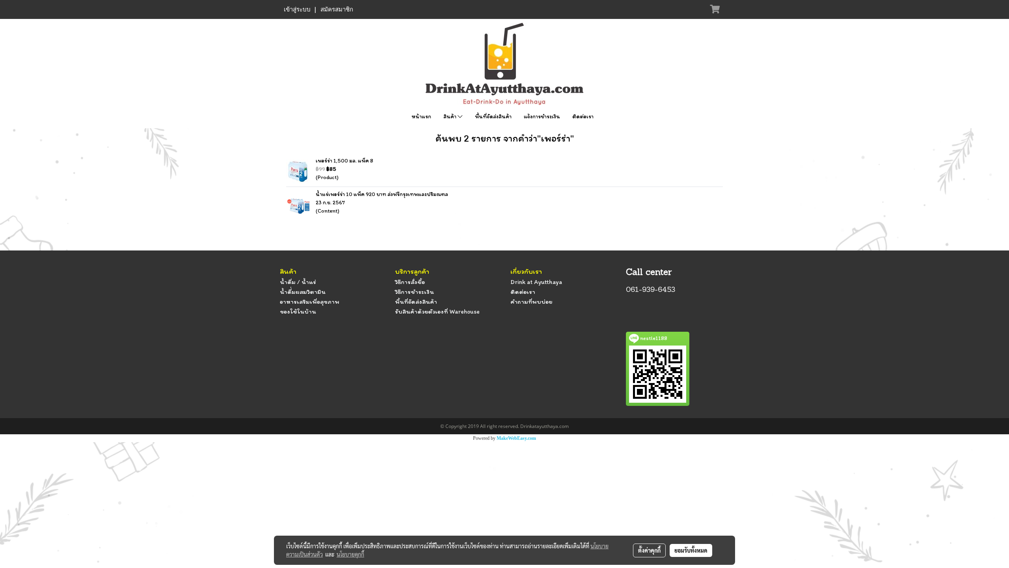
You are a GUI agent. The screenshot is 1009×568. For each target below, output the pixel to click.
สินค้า (450, 116)
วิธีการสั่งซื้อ (410, 282)
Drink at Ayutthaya (536, 282)
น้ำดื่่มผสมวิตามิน (303, 291)
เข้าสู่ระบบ (297, 9)
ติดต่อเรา (583, 116)
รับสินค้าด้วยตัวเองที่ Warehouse (437, 311)
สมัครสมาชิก (336, 9)
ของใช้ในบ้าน (298, 311)
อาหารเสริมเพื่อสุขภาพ (309, 301)
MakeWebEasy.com (516, 438)
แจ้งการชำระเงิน (542, 116)
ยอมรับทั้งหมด (690, 550)
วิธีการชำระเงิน (414, 291)
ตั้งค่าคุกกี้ (649, 550)
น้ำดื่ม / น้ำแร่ (298, 282)
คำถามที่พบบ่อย (531, 301)
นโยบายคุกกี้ (350, 554)
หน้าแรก (421, 116)
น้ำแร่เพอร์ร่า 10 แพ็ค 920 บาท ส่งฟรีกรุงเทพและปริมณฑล (382, 194)
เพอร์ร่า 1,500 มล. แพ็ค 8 (344, 160)
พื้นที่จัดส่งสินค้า (493, 116)
